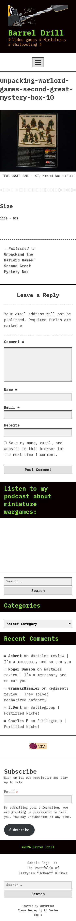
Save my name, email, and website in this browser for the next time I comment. (34, 449)
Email (12, 407)
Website (12, 425)
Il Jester (51, 910)
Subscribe (19, 829)
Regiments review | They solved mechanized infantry (36, 694)
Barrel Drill (36, 33)
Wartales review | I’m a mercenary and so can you (35, 675)
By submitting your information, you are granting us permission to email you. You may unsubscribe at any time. (38, 812)
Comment (14, 341)
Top (38, 915)
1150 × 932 (9, 218)
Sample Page (38, 863)
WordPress (47, 906)
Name (10, 389)
